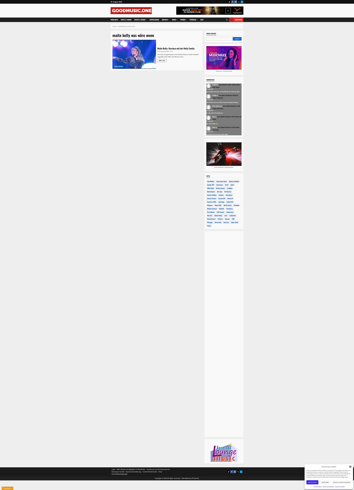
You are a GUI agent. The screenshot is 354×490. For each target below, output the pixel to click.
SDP (233, 219)
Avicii (226, 185)
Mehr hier (162, 61)
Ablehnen (325, 482)
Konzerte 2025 (211, 202)
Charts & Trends (139, 20)
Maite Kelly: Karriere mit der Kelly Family (134, 54)
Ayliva (232, 185)
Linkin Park (230, 202)
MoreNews (185, 478)
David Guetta (211, 192)
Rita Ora (209, 215)
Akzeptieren (312, 482)
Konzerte (165, 20)
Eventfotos (238, 20)
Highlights (114, 20)
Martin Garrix (228, 205)
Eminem (221, 195)
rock (225, 215)
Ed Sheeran (227, 192)
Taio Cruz (226, 222)
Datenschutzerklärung (328, 486)
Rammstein (230, 212)
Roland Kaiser (211, 219)
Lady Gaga (221, 202)
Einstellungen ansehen (341, 482)
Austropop (219, 185)
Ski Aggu (209, 222)
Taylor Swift (234, 222)
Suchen (237, 39)
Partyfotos (229, 209)
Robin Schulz (218, 215)
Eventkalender (154, 20)
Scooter (227, 219)
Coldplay (229, 188)
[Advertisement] (224, 315)
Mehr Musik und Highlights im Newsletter (131, 469)
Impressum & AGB (340, 486)
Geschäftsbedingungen (120, 474)
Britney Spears (220, 188)
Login (113, 469)
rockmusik (232, 215)
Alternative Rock (222, 181)
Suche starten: (211, 34)
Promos (182, 20)
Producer (193, 20)
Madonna (209, 205)
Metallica (236, 205)
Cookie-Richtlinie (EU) (149, 472)
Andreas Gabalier (234, 181)
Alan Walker (210, 181)
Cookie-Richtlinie (317, 486)
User (201, 20)
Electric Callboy (211, 195)
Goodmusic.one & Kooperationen (158, 469)
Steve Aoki (218, 222)
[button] (350, 467)
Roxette (220, 219)
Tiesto (209, 226)
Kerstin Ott (221, 198)
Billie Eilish (210, 188)
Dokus (174, 20)
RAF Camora (220, 212)
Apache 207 (210, 185)
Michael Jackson (212, 209)
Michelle (221, 209)
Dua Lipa (219, 192)
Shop (160, 472)
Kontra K (230, 198)
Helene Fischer (211, 198)
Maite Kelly (218, 205)
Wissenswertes (118, 66)
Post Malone (211, 212)
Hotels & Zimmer (126, 20)
